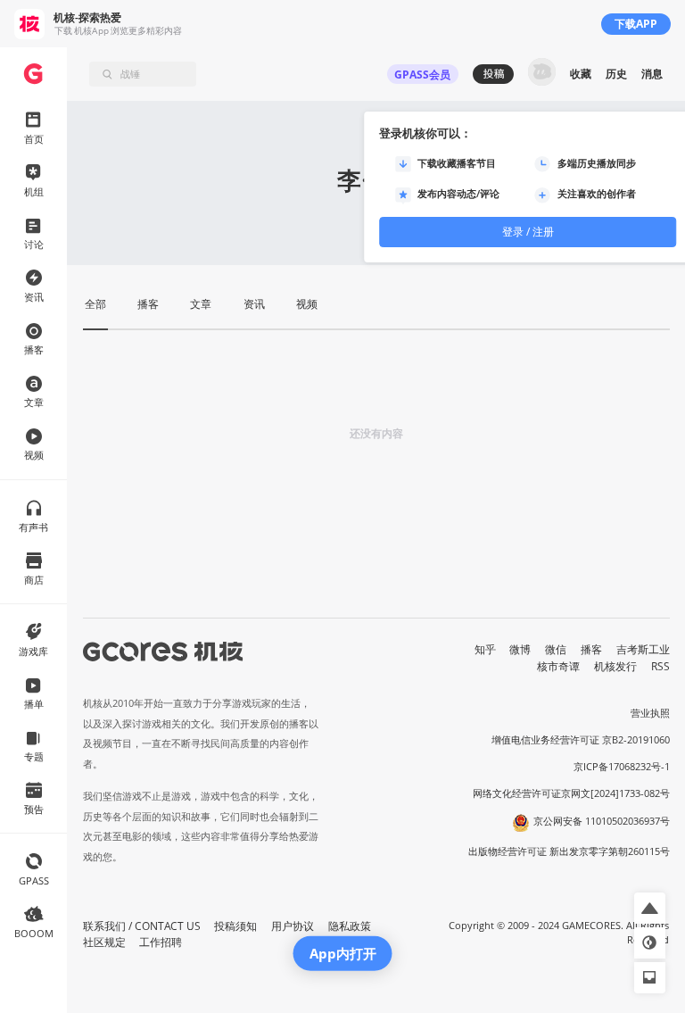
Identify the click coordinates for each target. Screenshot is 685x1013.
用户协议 (292, 926)
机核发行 (615, 666)
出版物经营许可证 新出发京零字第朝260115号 (569, 851)
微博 (520, 649)
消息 (652, 73)
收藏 (580, 73)
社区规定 (104, 942)
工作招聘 (160, 942)
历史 (616, 73)
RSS (660, 666)
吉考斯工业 (643, 649)
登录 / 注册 (528, 231)
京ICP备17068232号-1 (622, 766)
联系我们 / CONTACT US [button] (142, 926)
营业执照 (650, 713)
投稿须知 (235, 926)
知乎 (485, 649)
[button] (649, 908)
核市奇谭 (558, 666)
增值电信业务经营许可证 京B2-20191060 (580, 740)
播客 (591, 649)
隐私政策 (349, 926)
